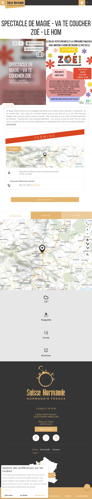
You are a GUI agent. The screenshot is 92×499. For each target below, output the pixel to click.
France (35, 449)
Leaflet (77, 166)
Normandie (45, 449)
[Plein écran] (87, 224)
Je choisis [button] (23, 495)
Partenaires (82, 496)
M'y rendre (13, 148)
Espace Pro (54, 496)
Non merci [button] (9, 495)
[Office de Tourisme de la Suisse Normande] (15, 4)
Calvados (56, 449)
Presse (68, 496)
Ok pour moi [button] (40, 495)
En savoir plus (7, 490)
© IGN (81, 166)
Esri (86, 289)
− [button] (87, 233)
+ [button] (87, 229)
